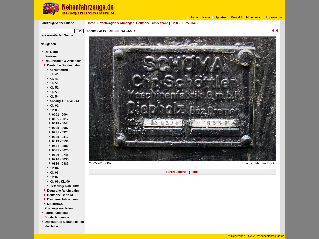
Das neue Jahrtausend (63, 199)
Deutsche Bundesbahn (63, 65)
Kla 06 (54, 172)
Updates (221, 17)
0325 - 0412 (60, 137)
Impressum (274, 17)
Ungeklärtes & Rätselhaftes (64, 222)
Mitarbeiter (254, 17)
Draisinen (51, 56)
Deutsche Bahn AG (60, 195)
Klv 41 (54, 78)
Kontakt (236, 17)
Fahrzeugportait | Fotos (182, 172)
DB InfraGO (55, 204)
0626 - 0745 (60, 155)
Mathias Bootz (265, 163)
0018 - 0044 (60, 123)
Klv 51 (54, 87)
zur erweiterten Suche (57, 35)
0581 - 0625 (60, 150)
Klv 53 (54, 92)
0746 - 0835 (60, 159)
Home (194, 17)
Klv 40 (54, 74)
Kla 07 (54, 177)
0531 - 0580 (60, 146)
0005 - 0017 (60, 119)
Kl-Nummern (59, 70)
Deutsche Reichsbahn (63, 190)
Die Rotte (51, 52)
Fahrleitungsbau (56, 213)
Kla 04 (54, 168)
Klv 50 (54, 83)
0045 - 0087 (60, 128)
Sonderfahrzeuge (57, 217)
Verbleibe (51, 226)
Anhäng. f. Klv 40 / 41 (64, 101)
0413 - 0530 (60, 141)
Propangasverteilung (59, 208)
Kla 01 (54, 105)
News (206, 17)
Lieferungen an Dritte (65, 186)
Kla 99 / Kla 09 (60, 181)
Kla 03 (54, 110)
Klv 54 (54, 96)
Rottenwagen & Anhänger (63, 61)
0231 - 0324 (60, 132)
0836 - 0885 (60, 163)
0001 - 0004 (60, 114)
